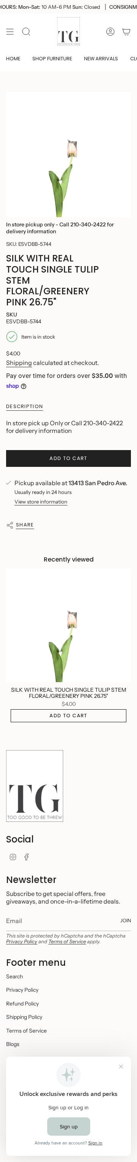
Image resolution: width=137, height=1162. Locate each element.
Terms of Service (67, 941)
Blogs (12, 1044)
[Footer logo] (34, 786)
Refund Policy (22, 1003)
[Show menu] (10, 31)
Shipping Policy (24, 1017)
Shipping (19, 362)
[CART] (126, 31)
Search (14, 976)
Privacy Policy (21, 941)
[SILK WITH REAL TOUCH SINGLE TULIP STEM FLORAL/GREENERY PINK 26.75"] (68, 625)
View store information (40, 502)
